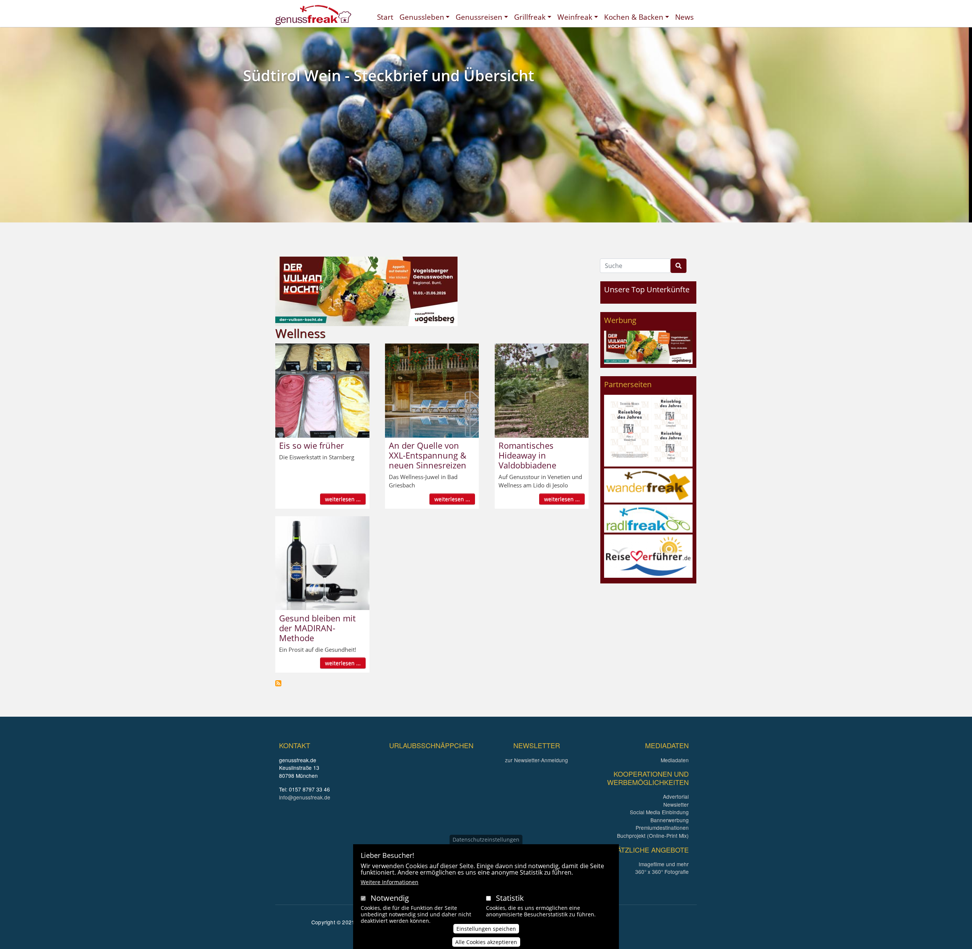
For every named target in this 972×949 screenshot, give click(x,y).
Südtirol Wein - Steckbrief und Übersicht (388, 75)
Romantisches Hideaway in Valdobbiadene (527, 455)
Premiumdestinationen (662, 827)
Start (385, 17)
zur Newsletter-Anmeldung (536, 760)
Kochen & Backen (633, 17)
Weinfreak (574, 17)
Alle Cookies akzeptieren (486, 942)
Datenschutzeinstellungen (486, 839)
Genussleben (421, 17)
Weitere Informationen (389, 882)
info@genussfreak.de (304, 797)
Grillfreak (530, 17)
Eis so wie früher (311, 445)
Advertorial (676, 796)
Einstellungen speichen (486, 928)
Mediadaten (675, 760)
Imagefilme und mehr (664, 864)
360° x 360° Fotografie (662, 871)
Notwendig (390, 898)
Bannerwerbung (669, 820)
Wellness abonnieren (278, 683)
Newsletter (676, 804)
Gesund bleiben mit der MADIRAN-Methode (317, 627)
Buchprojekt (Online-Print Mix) (653, 835)
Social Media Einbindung (659, 812)
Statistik (510, 898)
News (684, 17)
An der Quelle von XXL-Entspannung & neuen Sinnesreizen (427, 455)
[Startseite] (313, 15)
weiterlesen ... (343, 499)
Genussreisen (479, 17)
